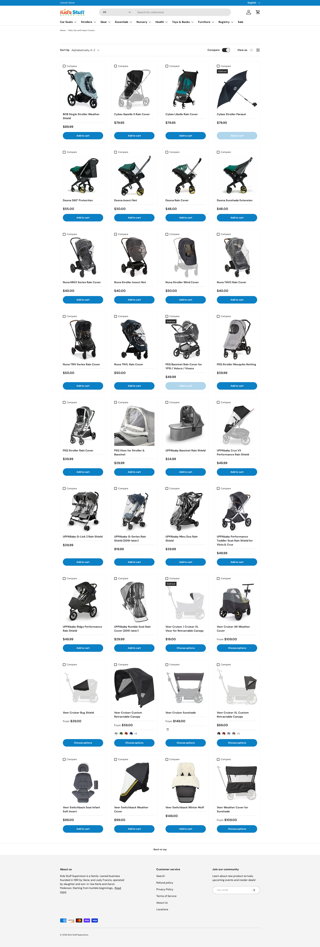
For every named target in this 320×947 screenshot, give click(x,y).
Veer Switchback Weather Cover (131, 809)
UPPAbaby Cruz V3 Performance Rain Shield (233, 452)
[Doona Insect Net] (134, 175)
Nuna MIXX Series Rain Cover (82, 282)
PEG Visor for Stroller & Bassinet (129, 452)
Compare (214, 50)
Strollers (86, 22)
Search (160, 876)
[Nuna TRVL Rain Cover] (134, 339)
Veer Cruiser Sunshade (181, 712)
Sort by (65, 50)
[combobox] (165, 12)
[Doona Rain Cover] (186, 175)
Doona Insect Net (125, 200)
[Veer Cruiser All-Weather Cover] (237, 602)
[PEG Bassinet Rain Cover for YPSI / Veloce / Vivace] (186, 339)
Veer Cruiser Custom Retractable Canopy (128, 714)
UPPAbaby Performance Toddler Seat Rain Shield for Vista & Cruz (235, 540)
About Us (162, 902)
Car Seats (66, 22)
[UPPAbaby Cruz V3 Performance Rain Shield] (237, 425)
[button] (258, 12)
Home (63, 30)
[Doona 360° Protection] (83, 175)
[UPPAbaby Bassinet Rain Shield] (186, 425)
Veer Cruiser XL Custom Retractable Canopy (233, 714)
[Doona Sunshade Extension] (237, 175)
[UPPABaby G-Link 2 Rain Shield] (83, 512)
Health (160, 22)
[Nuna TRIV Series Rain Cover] (83, 339)
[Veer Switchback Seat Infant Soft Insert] (83, 782)
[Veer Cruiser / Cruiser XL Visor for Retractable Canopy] (186, 602)
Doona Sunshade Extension (234, 200)
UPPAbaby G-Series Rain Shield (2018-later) (130, 538)
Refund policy (164, 882)
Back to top (160, 849)
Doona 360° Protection (78, 200)
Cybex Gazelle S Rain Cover (132, 114)
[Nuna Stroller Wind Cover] (186, 257)
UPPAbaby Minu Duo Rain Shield (182, 538)
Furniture (204, 22)
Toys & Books (181, 22)
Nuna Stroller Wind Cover (182, 282)
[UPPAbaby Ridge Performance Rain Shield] (83, 602)
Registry (224, 22)
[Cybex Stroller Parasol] (237, 89)
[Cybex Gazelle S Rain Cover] (134, 89)
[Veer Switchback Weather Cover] (134, 782)
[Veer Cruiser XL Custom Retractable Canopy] (237, 688)
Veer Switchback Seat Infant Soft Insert (81, 809)
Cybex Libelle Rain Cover (182, 114)
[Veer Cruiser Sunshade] (186, 688)
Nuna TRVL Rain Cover (128, 364)
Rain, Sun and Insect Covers (82, 30)
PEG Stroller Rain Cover (78, 450)
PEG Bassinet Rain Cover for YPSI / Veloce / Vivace (184, 366)
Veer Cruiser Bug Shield (78, 712)
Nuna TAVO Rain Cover (231, 282)
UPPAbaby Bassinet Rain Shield (186, 450)
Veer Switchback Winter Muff (185, 807)
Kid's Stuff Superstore (78, 934)
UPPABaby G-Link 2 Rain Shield (82, 536)
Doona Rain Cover (177, 200)
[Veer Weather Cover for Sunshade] (237, 782)
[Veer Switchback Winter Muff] (186, 782)
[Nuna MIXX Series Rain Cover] (83, 257)
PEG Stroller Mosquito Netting (236, 364)
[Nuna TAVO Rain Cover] (237, 257)
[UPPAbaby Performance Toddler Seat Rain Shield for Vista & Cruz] (237, 512)
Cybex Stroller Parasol (231, 114)
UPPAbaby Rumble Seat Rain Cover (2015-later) (132, 628)
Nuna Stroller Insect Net (130, 282)
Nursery (141, 22)
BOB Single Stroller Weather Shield (81, 116)
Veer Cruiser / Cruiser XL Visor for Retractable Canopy (185, 628)
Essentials (121, 22)
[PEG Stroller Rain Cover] (83, 425)
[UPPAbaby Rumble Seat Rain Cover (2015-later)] (134, 602)
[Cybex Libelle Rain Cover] (186, 89)
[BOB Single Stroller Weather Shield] (83, 89)
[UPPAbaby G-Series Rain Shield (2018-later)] (134, 512)
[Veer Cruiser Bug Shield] (83, 688)
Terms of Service (166, 896)
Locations (162, 909)
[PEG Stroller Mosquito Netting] (237, 339)
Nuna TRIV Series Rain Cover (81, 364)
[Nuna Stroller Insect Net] (134, 257)
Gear (103, 22)
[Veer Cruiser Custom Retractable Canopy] (134, 688)
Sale (240, 22)
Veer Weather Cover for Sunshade (232, 809)
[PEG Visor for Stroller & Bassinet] (134, 425)
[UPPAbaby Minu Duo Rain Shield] (186, 512)
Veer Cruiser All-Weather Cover (233, 628)
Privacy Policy (164, 889)
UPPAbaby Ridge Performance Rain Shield (82, 628)
